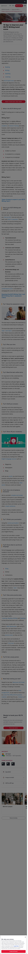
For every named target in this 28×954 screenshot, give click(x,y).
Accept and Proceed (13, 951)
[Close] (25, 937)
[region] (13, 944)
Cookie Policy (16, 946)
